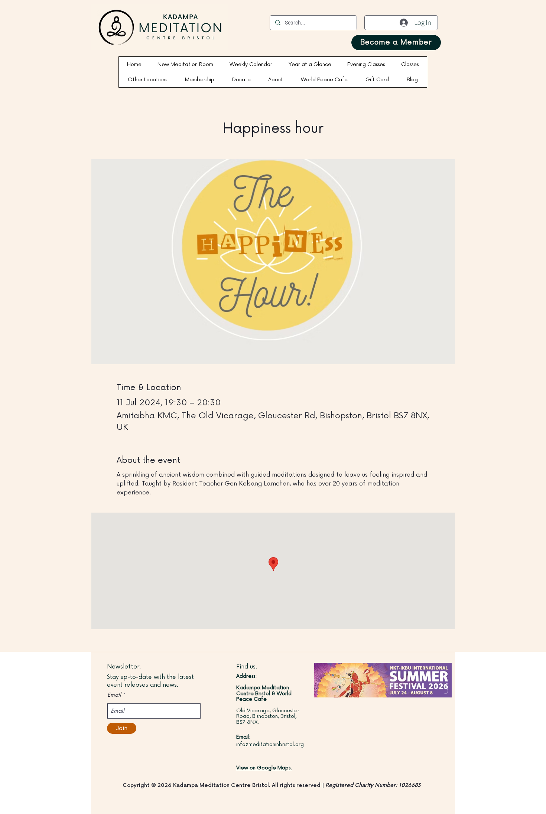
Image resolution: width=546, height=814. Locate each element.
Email (114, 695)
